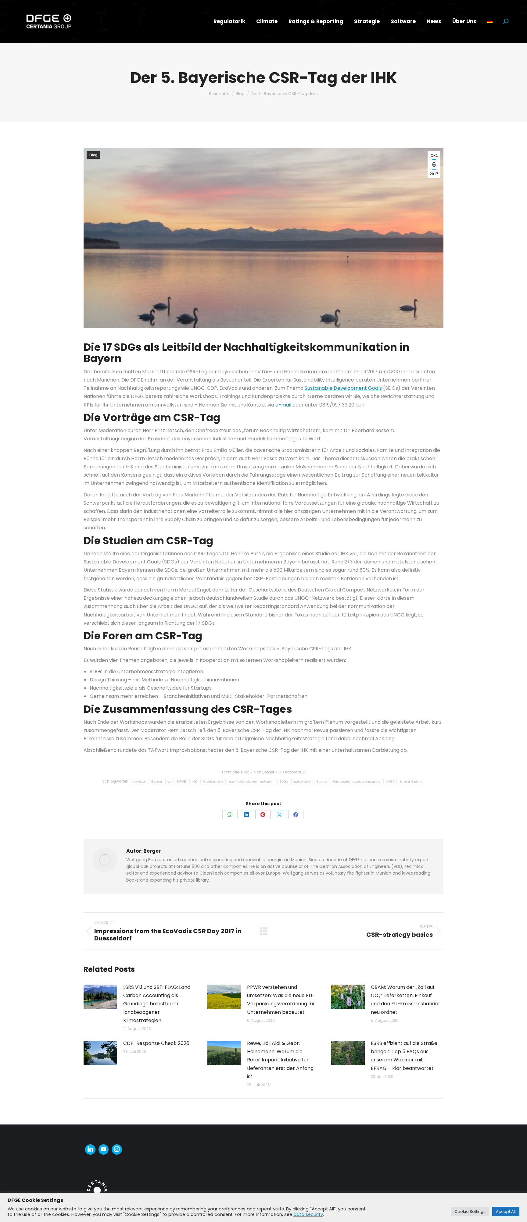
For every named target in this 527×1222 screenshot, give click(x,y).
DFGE (181, 781)
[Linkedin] (90, 1149)
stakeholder (302, 781)
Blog (93, 155)
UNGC (390, 781)
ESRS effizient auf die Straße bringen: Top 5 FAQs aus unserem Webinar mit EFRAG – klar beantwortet (404, 1056)
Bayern (156, 781)
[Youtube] (103, 1149)
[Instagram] (117, 1149)
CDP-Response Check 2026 (156, 1043)
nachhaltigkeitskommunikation (251, 781)
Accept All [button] (506, 1211)
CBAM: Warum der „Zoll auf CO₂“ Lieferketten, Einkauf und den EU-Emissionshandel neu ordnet (405, 1000)
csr (169, 781)
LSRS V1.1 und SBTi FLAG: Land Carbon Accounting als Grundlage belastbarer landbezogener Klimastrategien (156, 1004)
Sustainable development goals (356, 781)
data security (308, 1214)
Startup (321, 781)
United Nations (411, 781)
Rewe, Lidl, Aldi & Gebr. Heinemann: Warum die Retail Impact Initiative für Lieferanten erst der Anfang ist (280, 1060)
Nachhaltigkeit (213, 781)
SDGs (283, 781)
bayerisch (139, 781)
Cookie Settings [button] (470, 1211)
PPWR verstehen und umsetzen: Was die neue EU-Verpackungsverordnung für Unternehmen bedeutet (281, 1000)
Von (264, 772)
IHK (194, 781)
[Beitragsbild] (100, 997)
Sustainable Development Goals (343, 388)
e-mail (283, 404)
